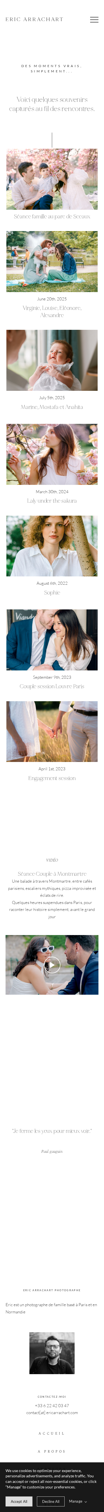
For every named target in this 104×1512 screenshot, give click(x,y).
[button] (94, 19)
